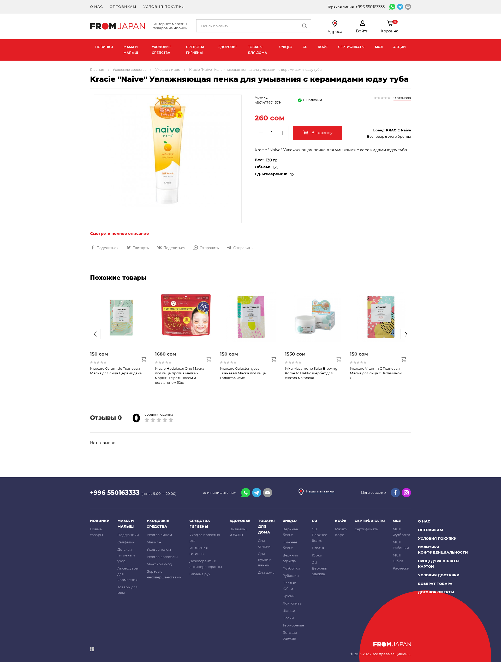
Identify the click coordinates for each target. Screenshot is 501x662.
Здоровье (227, 47)
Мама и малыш (130, 50)
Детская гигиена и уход (126, 555)
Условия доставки (439, 575)
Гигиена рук (200, 574)
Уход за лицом (168, 69)
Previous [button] (95, 334)
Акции (399, 47)
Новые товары (96, 532)
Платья (318, 548)
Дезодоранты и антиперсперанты (205, 564)
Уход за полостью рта (204, 538)
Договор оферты (436, 592)
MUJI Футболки (401, 532)
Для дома (266, 572)
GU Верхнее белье (319, 535)
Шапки (289, 610)
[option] (121, 329)
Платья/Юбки (289, 586)
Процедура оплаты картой (439, 563)
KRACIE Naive (398, 130)
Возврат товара (435, 584)
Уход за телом (159, 549)
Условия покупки (164, 6)
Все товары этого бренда (389, 136)
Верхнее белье (290, 532)
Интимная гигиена (198, 551)
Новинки (104, 47)
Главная (97, 69)
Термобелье (293, 625)
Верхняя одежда (290, 558)
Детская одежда (290, 635)
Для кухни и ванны (265, 559)
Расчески (401, 568)
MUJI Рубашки (401, 545)
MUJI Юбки (398, 558)
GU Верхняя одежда (319, 568)
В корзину (321, 132)
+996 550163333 (370, 6)
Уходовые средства (161, 50)
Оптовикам (123, 6)
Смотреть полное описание (119, 233)
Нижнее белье (290, 545)
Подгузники (128, 535)
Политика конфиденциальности (443, 550)
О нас (96, 6)
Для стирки (264, 543)
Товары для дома (257, 50)
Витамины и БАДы (239, 532)
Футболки (291, 568)
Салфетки (126, 542)
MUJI (379, 47)
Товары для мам (127, 590)
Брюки (289, 596)
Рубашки (291, 575)
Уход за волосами (162, 557)
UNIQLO (285, 47)
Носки (288, 618)
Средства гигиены (195, 50)
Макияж (154, 542)
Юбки (317, 555)
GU (305, 47)
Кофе (323, 47)
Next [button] (406, 334)
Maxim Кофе (341, 532)
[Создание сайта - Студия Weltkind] (92, 650)
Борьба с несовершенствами (164, 574)
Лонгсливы (292, 603)
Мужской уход (159, 564)
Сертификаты (351, 47)
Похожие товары (118, 277)
